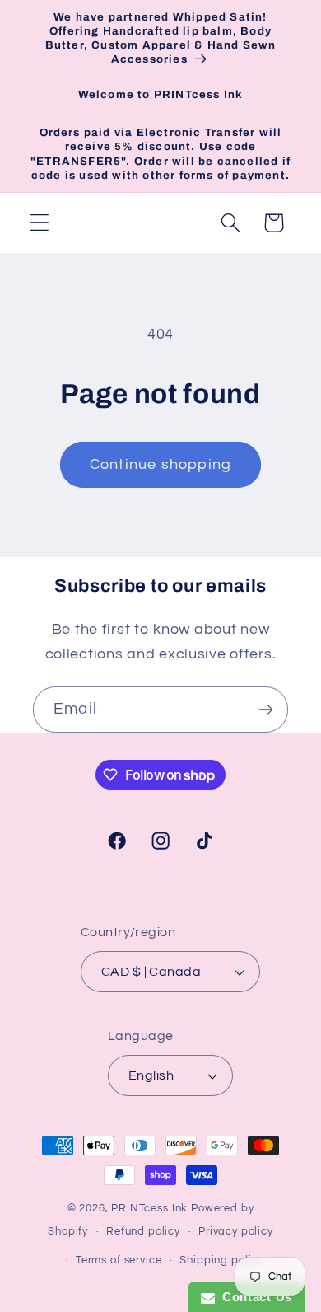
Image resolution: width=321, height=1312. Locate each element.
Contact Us (253, 1297)
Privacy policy (235, 1231)
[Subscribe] (265, 709)
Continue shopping (160, 464)
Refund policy (143, 1231)
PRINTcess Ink (149, 1208)
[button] (40, 223)
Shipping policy (221, 1260)
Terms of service (118, 1260)
